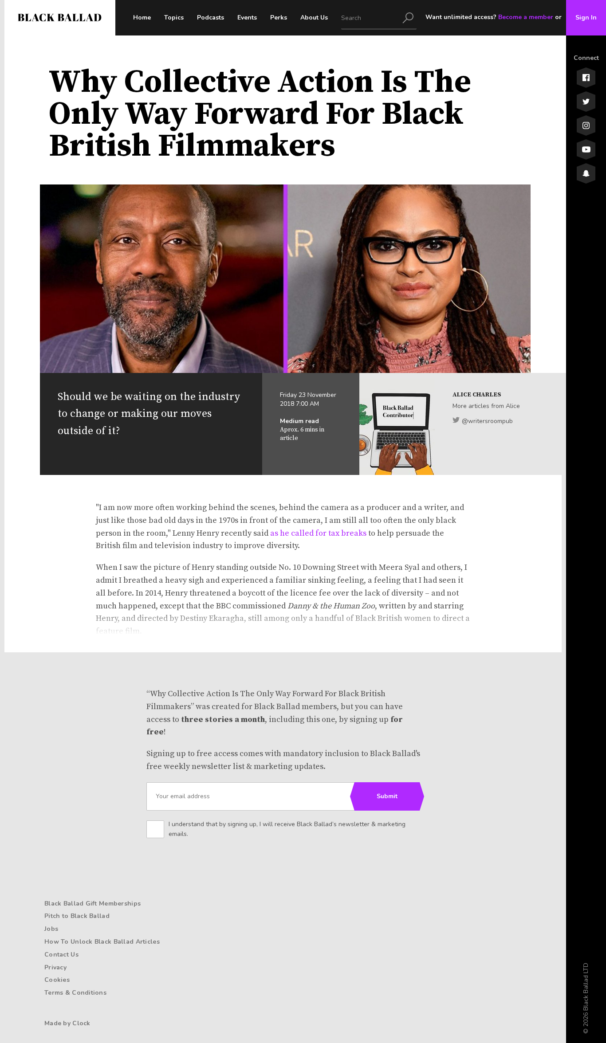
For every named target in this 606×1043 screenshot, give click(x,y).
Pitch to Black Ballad (77, 916)
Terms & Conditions (75, 992)
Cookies (57, 980)
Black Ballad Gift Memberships (92, 903)
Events (247, 17)
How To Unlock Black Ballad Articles (102, 941)
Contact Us (61, 954)
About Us (314, 17)
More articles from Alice (486, 406)
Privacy (55, 967)
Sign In (586, 17)
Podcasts (210, 17)
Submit (387, 796)
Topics (174, 17)
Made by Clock (67, 1023)
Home (142, 17)
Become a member (525, 17)
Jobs (51, 929)
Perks (278, 17)
